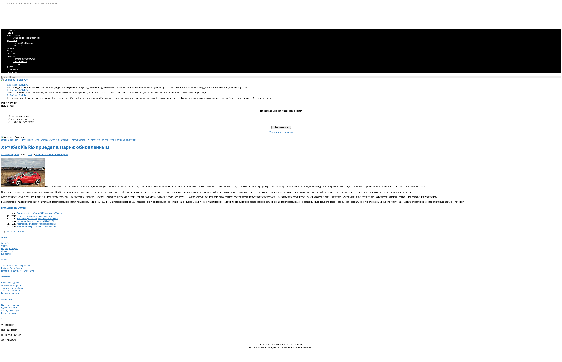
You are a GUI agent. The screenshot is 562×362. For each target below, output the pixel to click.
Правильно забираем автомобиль (17, 271)
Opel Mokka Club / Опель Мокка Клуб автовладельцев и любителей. (35, 140)
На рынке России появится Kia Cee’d (35, 221)
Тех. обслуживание (10, 290)
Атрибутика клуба (10, 310)
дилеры (10, 48)
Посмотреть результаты (281, 132)
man (30, 154)
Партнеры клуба (9, 248)
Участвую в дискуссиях (22, 119)
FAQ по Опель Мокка (12, 268)
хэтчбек (20, 231)
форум (10, 32)
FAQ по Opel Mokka (23, 43)
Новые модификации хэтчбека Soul (34, 216)
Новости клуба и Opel (24, 59)
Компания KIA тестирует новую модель (36, 224)
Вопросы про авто (10, 293)
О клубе (5, 243)
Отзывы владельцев (11, 305)
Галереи (5, 77)
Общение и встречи (11, 285)
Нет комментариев (58, 154)
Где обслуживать (9, 307)
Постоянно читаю (20, 116)
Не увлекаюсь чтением (22, 122)
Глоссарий (18, 45)
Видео (12, 77)
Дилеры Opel (7, 251)
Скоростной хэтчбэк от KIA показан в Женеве (40, 213)
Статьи (16, 64)
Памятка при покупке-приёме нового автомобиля (32, 3)
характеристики (15, 35)
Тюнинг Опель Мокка (12, 288)
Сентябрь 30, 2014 (10, 154)
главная (11, 30)
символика (12, 69)
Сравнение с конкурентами (26, 38)
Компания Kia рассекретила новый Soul (36, 226)
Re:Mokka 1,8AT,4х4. (17, 84)
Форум (4, 246)
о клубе (10, 66)
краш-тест (12, 40)
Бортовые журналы (10, 282)
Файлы (10, 51)
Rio (8, 231)
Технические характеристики (16, 265)
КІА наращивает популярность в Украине (37, 218)
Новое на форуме (18, 79)
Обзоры (11, 53)
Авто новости (20, 61)
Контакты (6, 253)
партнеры (12, 72)
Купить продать (9, 313)
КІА (13, 231)
